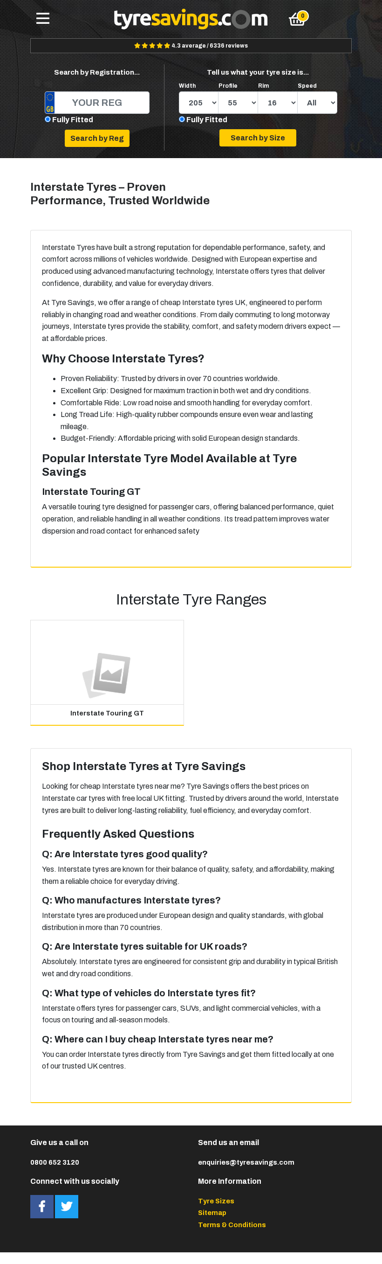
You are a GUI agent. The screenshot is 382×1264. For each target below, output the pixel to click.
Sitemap (212, 1212)
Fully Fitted (72, 120)
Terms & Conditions (232, 1225)
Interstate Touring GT (107, 713)
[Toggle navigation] (42, 19)
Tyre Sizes (216, 1201)
